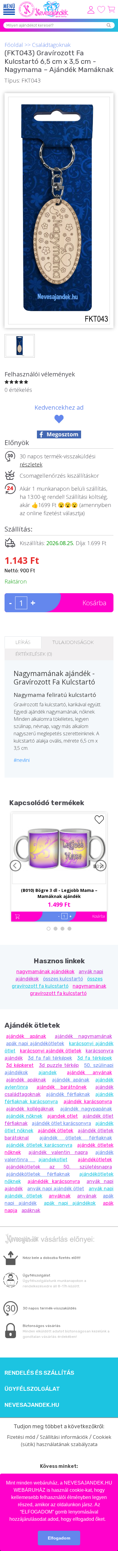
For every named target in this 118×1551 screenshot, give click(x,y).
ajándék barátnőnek (62, 1087)
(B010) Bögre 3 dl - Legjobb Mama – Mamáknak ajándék (59, 893)
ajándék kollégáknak (30, 1109)
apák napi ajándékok (70, 1203)
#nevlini (22, 760)
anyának (87, 1196)
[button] (108, 1519)
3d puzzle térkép (59, 1065)
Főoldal (14, 44)
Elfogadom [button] (59, 1538)
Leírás (23, 642)
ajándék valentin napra (58, 1152)
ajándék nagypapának (86, 1109)
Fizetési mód (21, 1437)
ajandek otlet (62, 1116)
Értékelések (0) (33, 654)
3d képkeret (20, 1065)
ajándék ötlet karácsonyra (61, 1123)
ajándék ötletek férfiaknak (75, 1138)
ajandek (47, 1072)
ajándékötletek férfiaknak (38, 1174)
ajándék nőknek (24, 1116)
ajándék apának (26, 1036)
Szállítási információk (64, 1437)
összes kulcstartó (63, 979)
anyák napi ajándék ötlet (55, 1189)
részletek (31, 464)
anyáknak (59, 1196)
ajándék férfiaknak (68, 1094)
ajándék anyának (89, 1072)
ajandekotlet (52, 1159)
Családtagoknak (51, 44)
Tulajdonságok (73, 642)
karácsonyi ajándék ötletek (50, 1051)
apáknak (30, 1210)
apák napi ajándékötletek (35, 1043)
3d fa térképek (94, 1058)
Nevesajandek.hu (32, 1405)
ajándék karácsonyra (88, 1101)
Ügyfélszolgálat (32, 1389)
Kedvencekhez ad (59, 407)
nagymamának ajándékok (45, 971)
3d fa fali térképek (50, 1058)
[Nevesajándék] (44, 3)
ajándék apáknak (26, 1080)
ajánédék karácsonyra (54, 1181)
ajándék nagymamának (83, 1036)
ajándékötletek (95, 1159)
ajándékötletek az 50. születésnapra (59, 1167)
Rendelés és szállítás (39, 1373)
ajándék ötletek (56, 1130)
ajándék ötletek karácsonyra (39, 1145)
